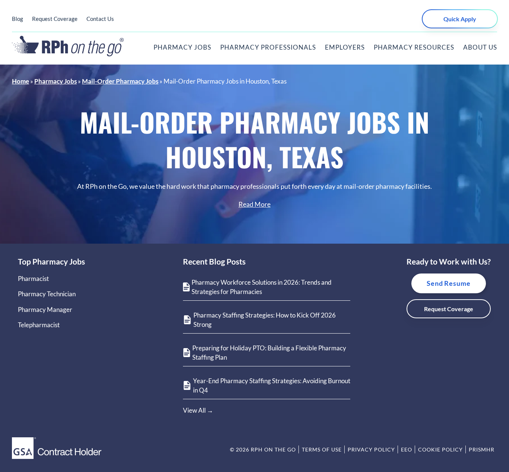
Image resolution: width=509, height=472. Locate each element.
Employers (345, 47)
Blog (17, 18)
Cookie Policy (440, 449)
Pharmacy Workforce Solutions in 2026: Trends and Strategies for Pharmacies (262, 287)
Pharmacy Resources (414, 47)
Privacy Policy (371, 449)
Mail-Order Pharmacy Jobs (120, 81)
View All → (198, 410)
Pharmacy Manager (45, 309)
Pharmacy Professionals (268, 47)
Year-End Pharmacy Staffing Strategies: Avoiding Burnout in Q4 (271, 385)
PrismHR (481, 449)
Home (20, 81)
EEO (406, 449)
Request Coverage (55, 18)
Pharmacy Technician (47, 294)
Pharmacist (33, 278)
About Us (480, 47)
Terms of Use (322, 449)
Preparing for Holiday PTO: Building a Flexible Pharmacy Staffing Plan (269, 353)
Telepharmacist (39, 325)
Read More (254, 204)
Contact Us (100, 18)
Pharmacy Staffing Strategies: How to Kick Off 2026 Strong (264, 320)
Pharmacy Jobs (182, 47)
